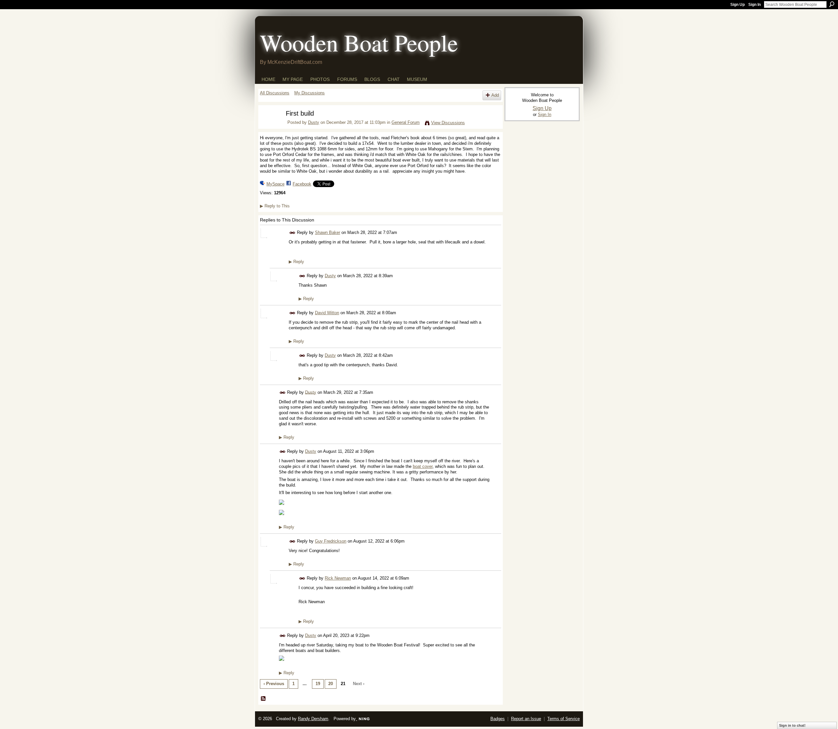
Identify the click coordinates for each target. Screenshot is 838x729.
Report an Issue (526, 718)
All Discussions (274, 92)
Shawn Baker (327, 232)
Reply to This (275, 205)
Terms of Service (563, 718)
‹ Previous (274, 683)
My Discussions (309, 92)
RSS (263, 699)
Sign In (754, 4)
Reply (296, 261)
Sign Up (737, 4)
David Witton (327, 312)
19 (318, 683)
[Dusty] (268, 126)
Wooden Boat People (359, 42)
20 (330, 683)
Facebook (302, 184)
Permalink (292, 233)
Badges (497, 718)
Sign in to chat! (792, 725)
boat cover (422, 466)
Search (831, 4)
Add (495, 95)
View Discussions (448, 122)
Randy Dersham (313, 718)
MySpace (275, 184)
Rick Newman (338, 578)
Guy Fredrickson (330, 541)
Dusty (313, 122)
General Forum (406, 122)
